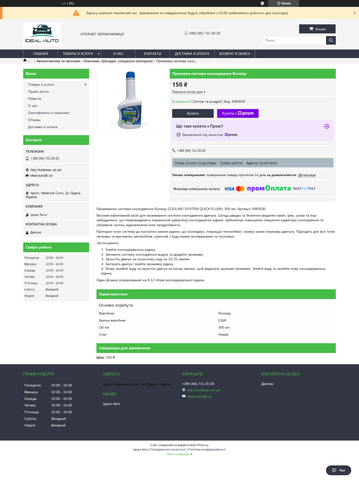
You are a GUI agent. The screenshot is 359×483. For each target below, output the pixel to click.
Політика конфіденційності (207, 449)
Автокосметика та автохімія (58, 61)
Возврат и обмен (234, 54)
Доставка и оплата (192, 54)
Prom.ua (203, 445)
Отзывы (34, 120)
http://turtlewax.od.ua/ (46, 170)
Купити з (229, 113)
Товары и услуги (78, 54)
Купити (193, 113)
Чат (342, 470)
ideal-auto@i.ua (41, 175)
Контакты (152, 54)
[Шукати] (331, 40)
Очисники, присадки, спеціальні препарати (118, 61)
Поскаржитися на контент (168, 449)
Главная (40, 54)
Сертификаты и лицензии (48, 113)
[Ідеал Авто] (42, 44)
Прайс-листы (38, 91)
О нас (118, 54)
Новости (34, 99)
